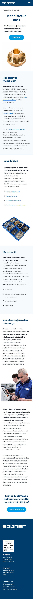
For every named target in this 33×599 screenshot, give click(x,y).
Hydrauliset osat (11, 196)
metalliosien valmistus (17, 129)
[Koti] (2, 10)
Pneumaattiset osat (13, 192)
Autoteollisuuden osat (13, 200)
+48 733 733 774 (10, 586)
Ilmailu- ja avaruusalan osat (15, 205)
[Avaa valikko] (29, 3)
